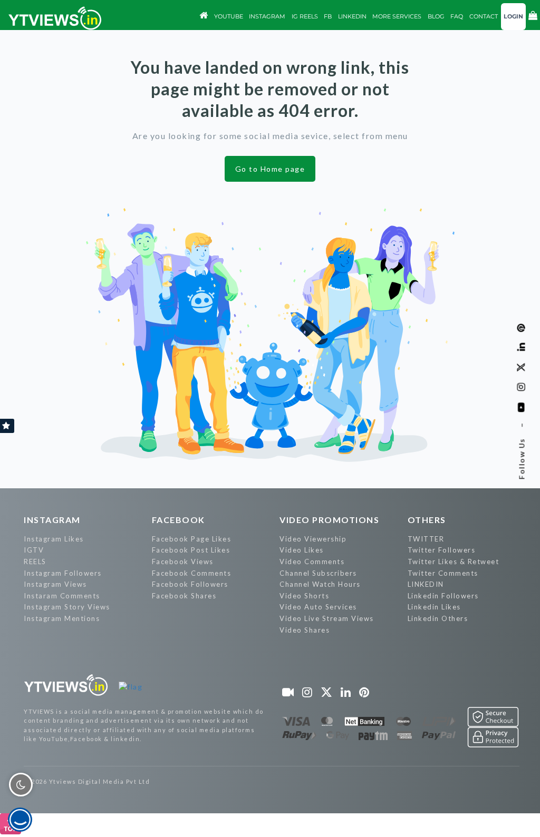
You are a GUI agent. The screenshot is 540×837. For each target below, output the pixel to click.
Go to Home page (270, 168)
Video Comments (311, 561)
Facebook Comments (192, 573)
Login (513, 16)
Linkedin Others (438, 618)
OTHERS (427, 520)
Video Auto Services (318, 607)
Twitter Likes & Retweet (453, 561)
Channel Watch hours (320, 584)
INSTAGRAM (52, 520)
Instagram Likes (54, 539)
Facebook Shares (184, 596)
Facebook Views (183, 561)
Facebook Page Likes (192, 539)
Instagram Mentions (62, 618)
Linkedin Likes (434, 607)
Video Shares (304, 630)
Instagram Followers (63, 573)
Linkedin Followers (443, 596)
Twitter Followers (442, 550)
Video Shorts (304, 596)
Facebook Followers (190, 584)
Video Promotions (329, 520)
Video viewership (312, 539)
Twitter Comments (443, 573)
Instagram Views (55, 584)
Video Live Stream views (326, 618)
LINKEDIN (426, 584)
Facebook (178, 520)
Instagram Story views (67, 607)
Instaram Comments (62, 596)
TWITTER (426, 539)
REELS (35, 561)
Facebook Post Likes (191, 550)
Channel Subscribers (318, 573)
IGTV (34, 550)
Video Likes (301, 550)
